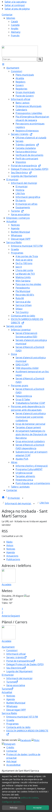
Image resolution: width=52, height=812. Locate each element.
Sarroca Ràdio (9, 713)
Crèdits (10, 747)
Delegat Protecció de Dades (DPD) (25, 664)
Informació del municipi (18, 503)
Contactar (7, 14)
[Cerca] (40, 59)
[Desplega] (22, 498)
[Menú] (3, 64)
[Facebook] (24, 740)
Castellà (15, 25)
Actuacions (12, 555)
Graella (10, 720)
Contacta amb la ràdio (18, 727)
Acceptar (37, 807)
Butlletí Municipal (15, 702)
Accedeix (6, 584)
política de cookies (29, 797)
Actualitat (7, 692)
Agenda (10, 552)
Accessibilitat (13, 764)
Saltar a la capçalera (15, 1)
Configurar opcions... (12, 801)
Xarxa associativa (15, 685)
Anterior (6, 615)
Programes (12, 723)
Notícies (10, 548)
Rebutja (13, 807)
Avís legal (11, 761)
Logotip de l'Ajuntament (19, 671)
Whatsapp (11, 706)
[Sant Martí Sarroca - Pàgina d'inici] (20, 51)
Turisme (10, 681)
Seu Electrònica (14, 667)
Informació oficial (16, 653)
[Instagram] (8, 743)
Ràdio (9, 541)
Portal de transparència (19, 660)
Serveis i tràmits (15, 657)
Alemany (15, 32)
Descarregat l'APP (16, 709)
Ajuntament (8, 646)
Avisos (9, 545)
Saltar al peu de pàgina (17, 8)
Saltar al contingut (15, 5)
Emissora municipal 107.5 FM (22, 716)
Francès (15, 35)
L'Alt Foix (44, 502)
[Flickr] (35, 740)
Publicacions (13, 559)
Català (14, 21)
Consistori (11, 650)
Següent (15, 615)
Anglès (14, 28)
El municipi (14, 498)
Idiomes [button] (10, 18)
